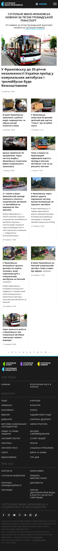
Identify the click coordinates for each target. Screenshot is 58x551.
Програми (7, 490)
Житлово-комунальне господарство (14, 425)
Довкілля (6, 419)
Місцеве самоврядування (40, 432)
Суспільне (38, 537)
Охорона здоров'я (40, 419)
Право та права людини (9, 432)
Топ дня (34, 457)
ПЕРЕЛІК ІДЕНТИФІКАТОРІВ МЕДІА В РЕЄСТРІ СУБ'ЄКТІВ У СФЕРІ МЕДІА (42, 494)
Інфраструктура (38, 424)
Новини (5, 384)
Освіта (33, 410)
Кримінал (6, 405)
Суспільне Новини (35, 27)
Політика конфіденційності (11, 484)
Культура (35, 405)
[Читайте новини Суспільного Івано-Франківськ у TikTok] (36, 515)
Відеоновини (8, 457)
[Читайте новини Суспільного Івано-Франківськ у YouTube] (14, 515)
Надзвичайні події (40, 414)
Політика (6, 443)
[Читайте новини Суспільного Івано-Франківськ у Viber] (20, 515)
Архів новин (37, 471)
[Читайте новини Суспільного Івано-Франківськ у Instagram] (9, 515)
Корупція (35, 400)
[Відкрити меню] (55, 3)
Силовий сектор (10, 438)
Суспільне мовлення (13, 475)
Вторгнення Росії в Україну (40, 385)
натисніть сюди (39, 540)
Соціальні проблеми (41, 448)
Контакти (6, 471)
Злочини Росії (9, 448)
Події (4, 400)
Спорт (4, 452)
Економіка (7, 410)
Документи (36, 482)
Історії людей (38, 438)
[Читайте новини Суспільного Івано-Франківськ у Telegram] (25, 515)
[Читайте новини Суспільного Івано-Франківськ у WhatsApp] (30, 515)
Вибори (5, 414)
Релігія (33, 443)
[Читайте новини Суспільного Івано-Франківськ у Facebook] (3, 515)
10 (45, 352)
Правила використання (38, 476)
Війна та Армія (38, 452)
